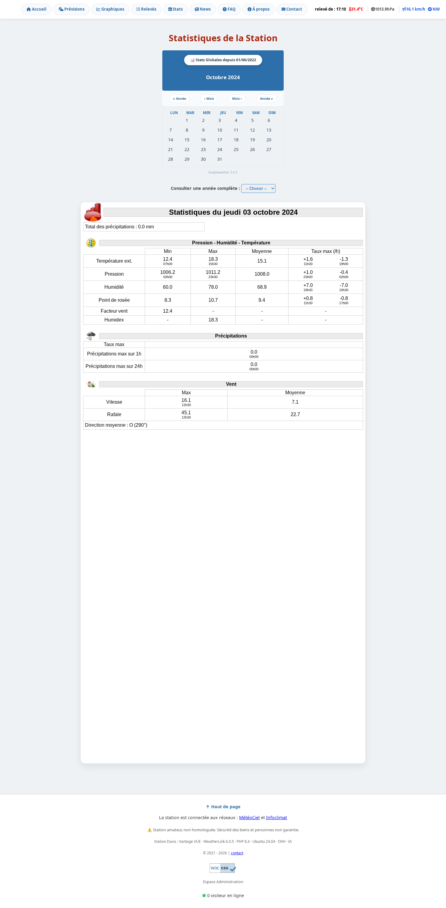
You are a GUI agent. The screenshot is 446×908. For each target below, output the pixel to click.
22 (186, 149)
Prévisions (73, 9)
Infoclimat (276, 817)
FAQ (231, 9)
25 (236, 149)
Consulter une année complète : (206, 188)
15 (186, 140)
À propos (260, 9)
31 (219, 159)
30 (203, 159)
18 (236, 140)
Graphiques (112, 9)
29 (186, 159)
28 (170, 159)
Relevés (148, 9)
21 (170, 149)
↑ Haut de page (223, 806)
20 (268, 140)
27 (268, 149)
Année (179, 98)
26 (252, 149)
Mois (209, 98)
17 (219, 140)
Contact (294, 9)
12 (252, 130)
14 (170, 140)
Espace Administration (223, 881)
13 (268, 130)
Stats (177, 9)
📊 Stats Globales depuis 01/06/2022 (223, 59)
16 (203, 140)
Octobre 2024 (223, 77)
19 (252, 140)
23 (203, 149)
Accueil (38, 9)
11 (236, 130)
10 (219, 130)
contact (237, 853)
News (205, 9)
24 (219, 149)
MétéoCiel (249, 817)
